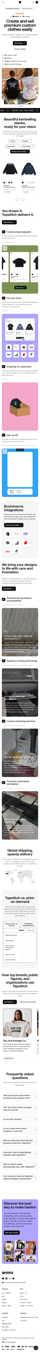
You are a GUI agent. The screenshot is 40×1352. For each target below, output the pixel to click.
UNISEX (4, 1302)
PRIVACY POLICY (26, 1302)
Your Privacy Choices (9, 1342)
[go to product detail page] (10, 169)
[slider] (20, 14)
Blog (21, 1296)
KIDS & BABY (6, 1306)
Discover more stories (28, 1002)
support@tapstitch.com (28, 1317)
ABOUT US (23, 1293)
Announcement (7, 1324)
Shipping (5, 1327)
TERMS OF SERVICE (26, 1306)
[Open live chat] (36, 1348)
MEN (3, 1296)
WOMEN (4, 1299)
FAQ (3, 1320)
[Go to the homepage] (20, 2)
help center (19, 1085)
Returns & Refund (8, 1330)
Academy (5, 1317)
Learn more (9, 1058)
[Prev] (17, 199)
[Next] (23, 199)
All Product (6, 1293)
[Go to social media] (3, 1278)
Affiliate (23, 1299)
